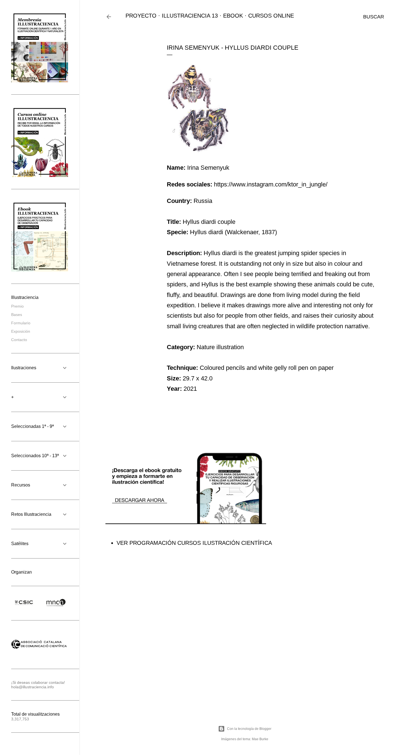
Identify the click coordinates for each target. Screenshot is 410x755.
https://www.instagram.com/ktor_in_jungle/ (270, 184)
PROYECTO (141, 16)
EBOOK (233, 16)
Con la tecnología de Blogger (249, 729)
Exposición (20, 331)
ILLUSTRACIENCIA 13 (190, 16)
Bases (16, 314)
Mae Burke (260, 739)
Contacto (19, 339)
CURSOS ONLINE (271, 16)
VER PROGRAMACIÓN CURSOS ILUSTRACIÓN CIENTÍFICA (194, 543)
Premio (17, 306)
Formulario (20, 323)
